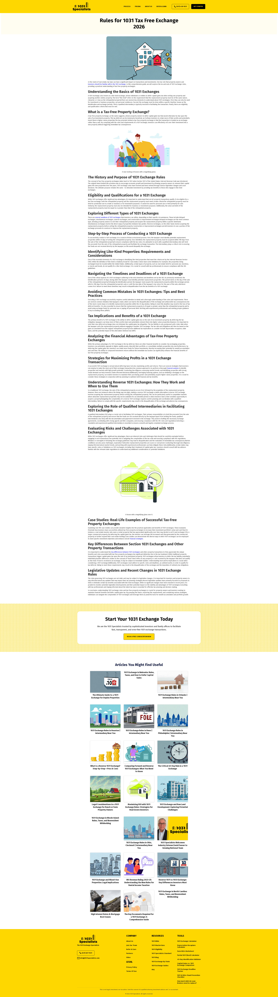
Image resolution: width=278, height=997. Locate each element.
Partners (129, 953)
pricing (138, 6)
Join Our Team (131, 945)
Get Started (198, 6)
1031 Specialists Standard (161, 953)
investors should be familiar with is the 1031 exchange (107, 84)
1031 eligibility (157, 949)
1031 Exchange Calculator (187, 941)
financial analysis (173, 368)
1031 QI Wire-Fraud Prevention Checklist (188, 976)
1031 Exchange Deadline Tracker (186, 970)
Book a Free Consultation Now (139, 637)
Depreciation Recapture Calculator (186, 946)
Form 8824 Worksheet (185, 951)
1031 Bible (155, 941)
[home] (81, 6)
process (127, 6)
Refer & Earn (131, 949)
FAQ (153, 970)
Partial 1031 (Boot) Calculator (188, 955)
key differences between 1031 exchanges (125, 552)
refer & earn (161, 6)
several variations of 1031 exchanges (108, 217)
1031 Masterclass (158, 945)
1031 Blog (155, 957)
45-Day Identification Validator (189, 959)
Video (128, 957)
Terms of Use (131, 971)
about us (148, 6)
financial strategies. (136, 539)
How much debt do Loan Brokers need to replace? (187, 982)
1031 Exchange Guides (160, 966)
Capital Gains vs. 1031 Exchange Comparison (185, 964)
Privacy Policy (131, 967)
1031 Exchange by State (161, 962)
